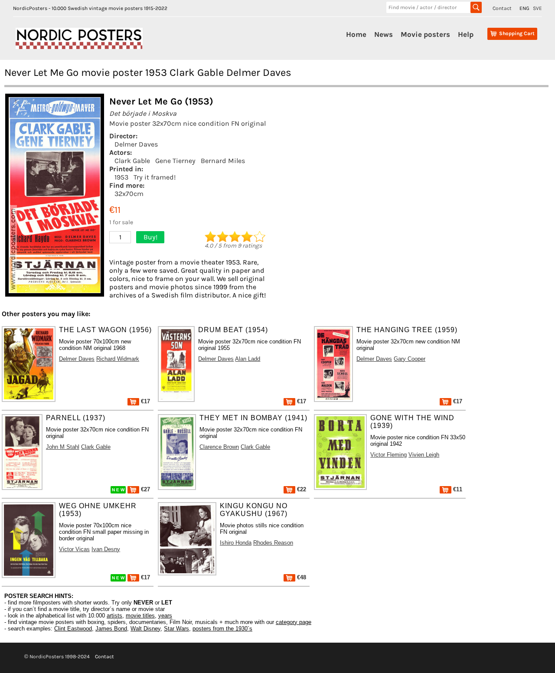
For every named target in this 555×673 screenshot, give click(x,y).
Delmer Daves (136, 144)
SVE (537, 8)
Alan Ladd (247, 359)
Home (356, 34)
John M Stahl (62, 447)
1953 (121, 177)
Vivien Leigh (423, 454)
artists (114, 615)
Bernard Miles (223, 161)
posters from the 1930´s (222, 628)
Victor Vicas (74, 549)
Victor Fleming (388, 454)
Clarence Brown (219, 447)
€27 (144, 489)
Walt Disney (145, 628)
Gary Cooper (409, 359)
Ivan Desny (105, 549)
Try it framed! (155, 177)
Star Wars (176, 628)
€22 (300, 489)
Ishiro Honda (235, 542)
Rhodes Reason (273, 542)
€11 (456, 489)
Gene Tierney (175, 161)
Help (465, 34)
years (165, 615)
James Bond (111, 628)
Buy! (150, 237)
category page (293, 622)
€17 (144, 401)
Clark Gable (132, 161)
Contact (502, 8)
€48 (300, 577)
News (383, 34)
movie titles (140, 615)
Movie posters (425, 34)
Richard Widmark (117, 359)
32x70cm (129, 193)
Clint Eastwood (73, 628)
